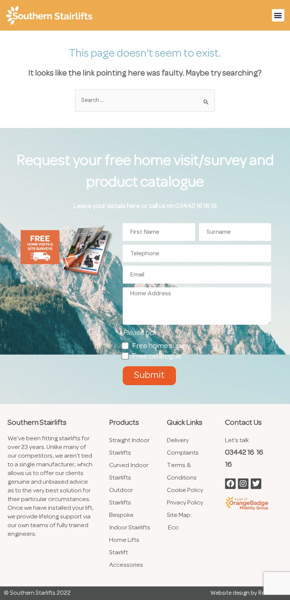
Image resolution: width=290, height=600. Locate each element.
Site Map (178, 515)
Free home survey (161, 346)
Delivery (178, 440)
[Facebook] (230, 483)
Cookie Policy (185, 490)
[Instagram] (243, 483)
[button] (278, 15)
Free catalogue (157, 356)
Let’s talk (237, 440)
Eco (173, 528)
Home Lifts (124, 540)
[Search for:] (145, 100)
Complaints (183, 453)
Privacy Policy (185, 503)
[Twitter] (256, 483)
